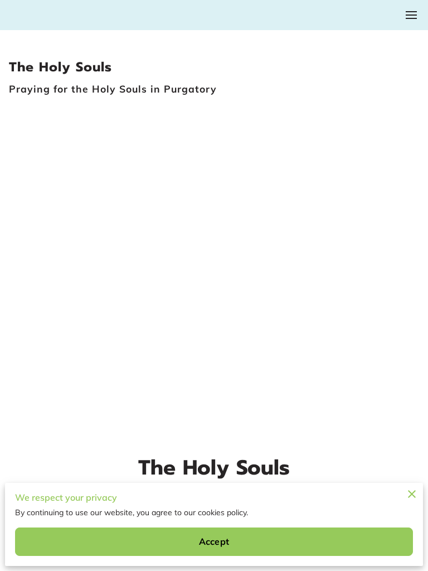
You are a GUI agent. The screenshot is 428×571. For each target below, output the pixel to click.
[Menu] (411, 15)
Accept (214, 541)
